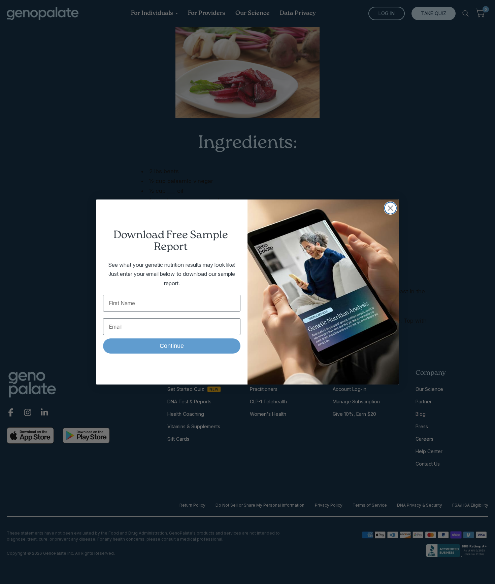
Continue (172, 345)
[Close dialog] (390, 208)
